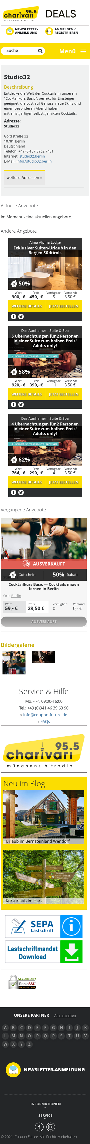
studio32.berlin (32, 156)
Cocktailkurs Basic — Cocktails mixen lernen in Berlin (43, 586)
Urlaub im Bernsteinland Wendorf (38, 841)
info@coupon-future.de (45, 715)
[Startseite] (45, 13)
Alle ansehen (65, 1015)
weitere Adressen (22, 177)
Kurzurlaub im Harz (24, 901)
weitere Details (27, 306)
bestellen (63, 306)
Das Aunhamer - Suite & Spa (45, 330)
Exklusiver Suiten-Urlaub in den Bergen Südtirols (45, 250)
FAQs (45, 721)
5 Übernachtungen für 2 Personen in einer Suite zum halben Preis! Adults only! (45, 340)
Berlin (16, 595)
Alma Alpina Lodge (45, 242)
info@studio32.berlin (34, 161)
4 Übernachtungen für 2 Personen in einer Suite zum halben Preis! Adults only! (45, 428)
